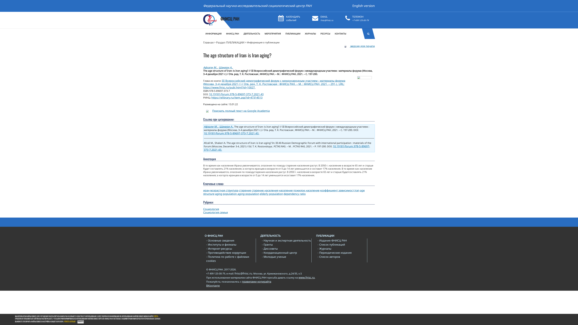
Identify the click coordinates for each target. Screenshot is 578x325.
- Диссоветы (270, 248)
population (252, 194)
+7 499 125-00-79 (360, 20)
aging (218, 194)
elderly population (271, 194)
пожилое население (306, 190)
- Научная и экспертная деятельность (286, 240)
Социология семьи (215, 212)
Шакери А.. (226, 67)
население (286, 190)
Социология (211, 209)
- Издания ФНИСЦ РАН (332, 240)
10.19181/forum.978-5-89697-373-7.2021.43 (236, 94)
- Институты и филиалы (221, 244)
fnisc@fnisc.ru (326, 20)
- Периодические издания (335, 252)
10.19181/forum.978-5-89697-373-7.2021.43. (231, 133)
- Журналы (324, 248)
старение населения (265, 190)
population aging (234, 194)
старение (245, 190)
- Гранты (267, 244)
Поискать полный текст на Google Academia (241, 111)
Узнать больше (70, 322)
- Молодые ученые (274, 256)
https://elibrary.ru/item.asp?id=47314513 (237, 97)
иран (206, 190)
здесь (156, 316)
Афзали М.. (210, 67)
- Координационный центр (279, 252)
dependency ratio (295, 194)
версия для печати (362, 46)
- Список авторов (329, 256)
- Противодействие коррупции (226, 252)
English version (363, 6)
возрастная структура (224, 190)
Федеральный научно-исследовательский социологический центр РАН (257, 6)
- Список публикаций (331, 244)
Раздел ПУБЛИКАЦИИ (230, 42)
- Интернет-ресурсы (219, 248)
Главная (208, 42)
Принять (81, 322)
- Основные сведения (220, 240)
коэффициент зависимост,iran (339, 190)
